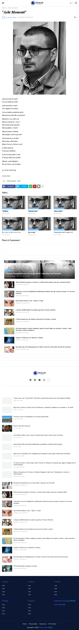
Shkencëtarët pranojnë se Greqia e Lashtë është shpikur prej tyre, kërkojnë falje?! (43, 282)
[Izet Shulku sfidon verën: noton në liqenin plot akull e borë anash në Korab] (7, 437)
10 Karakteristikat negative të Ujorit (25, 566)
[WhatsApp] (30, 186)
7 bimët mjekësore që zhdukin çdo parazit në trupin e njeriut (36, 319)
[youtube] (39, 380)
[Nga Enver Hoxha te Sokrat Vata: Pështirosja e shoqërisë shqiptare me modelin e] (7, 410)
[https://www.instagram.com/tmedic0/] (48, 380)
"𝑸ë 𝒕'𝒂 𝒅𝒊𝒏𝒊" (32, 232)
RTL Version (52, 624)
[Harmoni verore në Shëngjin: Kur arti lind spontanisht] (7, 419)
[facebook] (30, 380)
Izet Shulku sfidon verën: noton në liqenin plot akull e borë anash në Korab (38, 435)
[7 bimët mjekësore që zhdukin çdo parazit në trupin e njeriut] (9, 321)
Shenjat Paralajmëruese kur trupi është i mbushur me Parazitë (34, 483)
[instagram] (44, 380)
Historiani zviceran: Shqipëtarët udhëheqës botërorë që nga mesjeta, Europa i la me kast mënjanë (45, 292)
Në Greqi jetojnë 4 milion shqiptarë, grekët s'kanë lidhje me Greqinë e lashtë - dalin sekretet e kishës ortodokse (43, 329)
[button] (3, 3)
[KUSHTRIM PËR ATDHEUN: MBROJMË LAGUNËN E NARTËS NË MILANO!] (7, 447)
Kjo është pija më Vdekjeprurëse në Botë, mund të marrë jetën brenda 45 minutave (43, 347)
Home (4, 8)
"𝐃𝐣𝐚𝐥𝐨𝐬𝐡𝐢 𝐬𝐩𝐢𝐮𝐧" (33, 211)
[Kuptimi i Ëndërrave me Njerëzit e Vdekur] (9, 340)
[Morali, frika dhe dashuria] (7, 428)
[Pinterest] (34, 186)
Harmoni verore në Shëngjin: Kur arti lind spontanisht (30, 417)
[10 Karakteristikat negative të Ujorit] (7, 568)
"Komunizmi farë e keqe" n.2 (63, 232)
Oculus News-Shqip (45, 627)
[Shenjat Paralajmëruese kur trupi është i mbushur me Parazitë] (7, 485)
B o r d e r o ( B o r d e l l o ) (11, 232)
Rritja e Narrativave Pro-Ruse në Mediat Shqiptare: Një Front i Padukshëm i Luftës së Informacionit (41, 473)
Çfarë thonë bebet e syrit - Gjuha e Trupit (29, 301)
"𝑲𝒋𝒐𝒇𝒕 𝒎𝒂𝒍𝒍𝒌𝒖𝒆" (58, 211)
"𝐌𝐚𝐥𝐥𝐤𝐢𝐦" (5, 211)
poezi (18, 181)
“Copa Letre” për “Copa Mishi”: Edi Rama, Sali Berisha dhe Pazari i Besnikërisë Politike (41, 398)
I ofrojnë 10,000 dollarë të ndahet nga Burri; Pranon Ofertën (35, 310)
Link (3, 586)
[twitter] (35, 380)
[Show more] (42, 186)
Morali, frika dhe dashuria (21, 426)
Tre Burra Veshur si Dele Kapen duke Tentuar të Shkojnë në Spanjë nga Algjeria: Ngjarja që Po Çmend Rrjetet (44, 464)
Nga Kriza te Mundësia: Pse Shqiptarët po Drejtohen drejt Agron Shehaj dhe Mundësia (41, 454)
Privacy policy (33, 624)
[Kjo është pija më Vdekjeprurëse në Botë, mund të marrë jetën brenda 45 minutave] (9, 349)
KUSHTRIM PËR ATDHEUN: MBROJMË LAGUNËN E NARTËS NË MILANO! (37, 444)
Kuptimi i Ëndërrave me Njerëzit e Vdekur (29, 338)
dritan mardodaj (13, 8)
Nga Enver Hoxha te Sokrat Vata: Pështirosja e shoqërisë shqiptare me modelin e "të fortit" (43, 407)
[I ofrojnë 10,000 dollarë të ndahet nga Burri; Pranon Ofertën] (9, 312)
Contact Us (42, 624)
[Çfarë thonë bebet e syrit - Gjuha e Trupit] (9, 303)
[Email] (38, 186)
